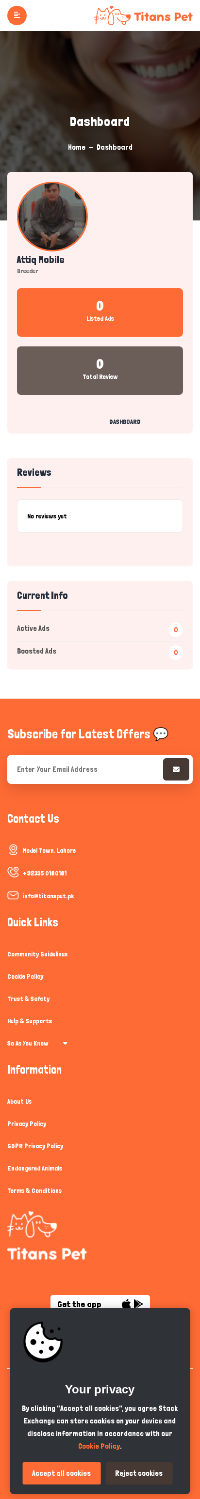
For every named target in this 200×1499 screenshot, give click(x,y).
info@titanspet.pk (48, 896)
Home (76, 147)
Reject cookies (139, 1473)
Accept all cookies (61, 1473)
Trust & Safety (28, 998)
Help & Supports (29, 1021)
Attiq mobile (41, 259)
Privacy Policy (26, 1123)
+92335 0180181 (45, 873)
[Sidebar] (17, 15)
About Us (19, 1101)
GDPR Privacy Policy (35, 1146)
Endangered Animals (34, 1168)
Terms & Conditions (34, 1190)
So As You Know (28, 1043)
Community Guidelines (37, 954)
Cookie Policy (25, 976)
